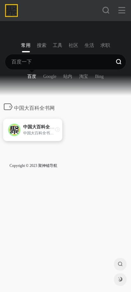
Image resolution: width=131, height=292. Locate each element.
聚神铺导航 (47, 165)
